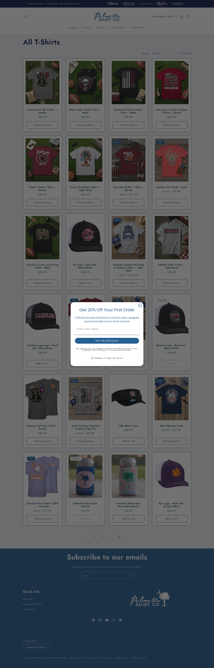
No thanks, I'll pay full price (107, 358)
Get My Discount (107, 340)
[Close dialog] (140, 305)
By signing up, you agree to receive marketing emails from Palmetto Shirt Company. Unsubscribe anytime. (107, 349)
